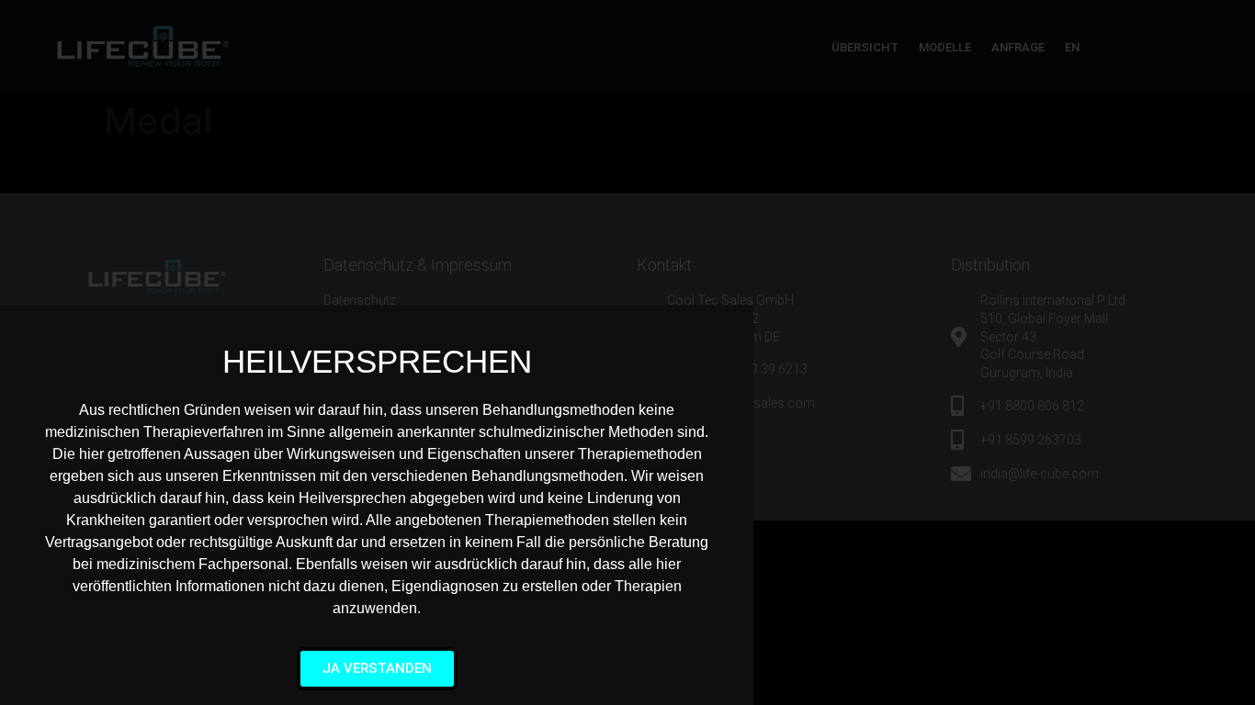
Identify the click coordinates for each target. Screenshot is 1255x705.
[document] (627, 352)
